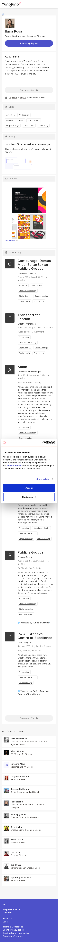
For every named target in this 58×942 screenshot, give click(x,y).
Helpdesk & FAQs (11, 909)
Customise (27, 497)
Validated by (35, 622)
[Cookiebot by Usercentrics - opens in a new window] (42, 442)
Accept (29, 488)
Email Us (7, 918)
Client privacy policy (13, 929)
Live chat (7, 912)
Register (13, 97)
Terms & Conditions (13, 926)
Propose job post (29, 43)
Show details (42, 479)
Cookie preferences (13, 936)
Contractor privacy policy (16, 933)
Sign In (23, 97)
